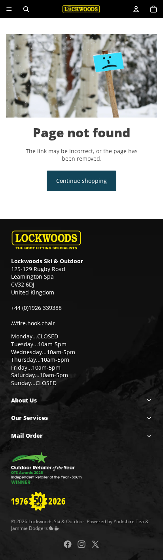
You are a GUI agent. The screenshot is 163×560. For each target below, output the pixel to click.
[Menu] (9, 9)
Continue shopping (81, 180)
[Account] (136, 9)
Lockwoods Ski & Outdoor (56, 521)
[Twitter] (95, 544)
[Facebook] (67, 544)
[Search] (26, 9)
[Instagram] (81, 544)
